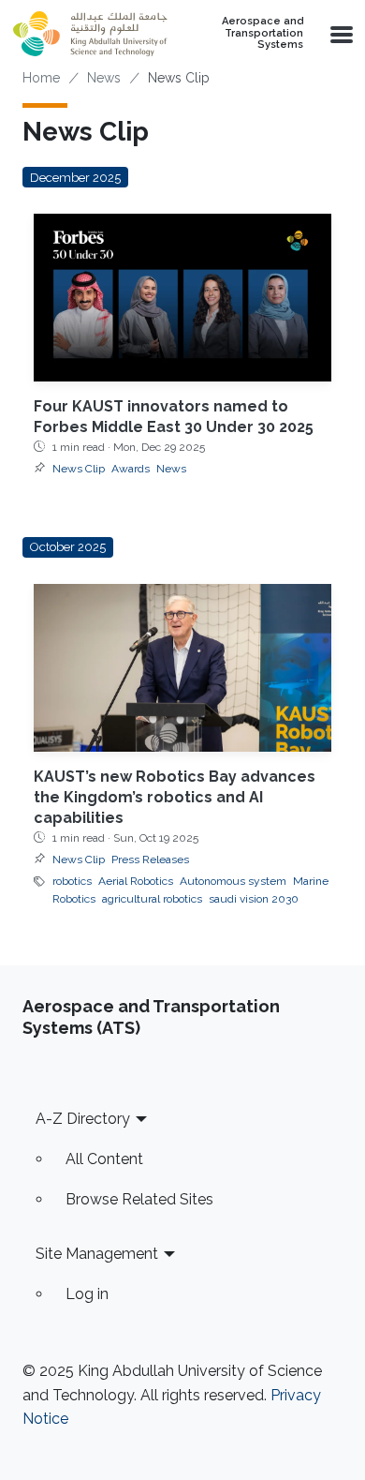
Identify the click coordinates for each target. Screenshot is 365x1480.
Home (41, 77)
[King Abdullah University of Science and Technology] (89, 33)
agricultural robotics (152, 898)
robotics (72, 881)
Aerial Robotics (135, 881)
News (104, 77)
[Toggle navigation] (340, 34)
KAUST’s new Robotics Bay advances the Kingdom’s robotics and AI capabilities (174, 798)
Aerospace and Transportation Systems (262, 33)
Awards (130, 468)
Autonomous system (233, 881)
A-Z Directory (83, 1119)
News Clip (78, 468)
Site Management (97, 1254)
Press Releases (150, 859)
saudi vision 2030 (254, 898)
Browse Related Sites (139, 1199)
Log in (87, 1294)
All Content (104, 1159)
